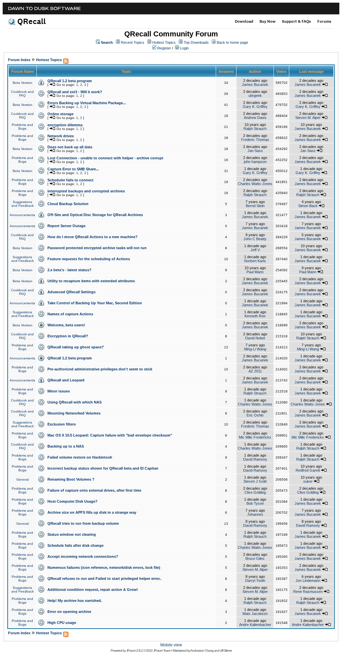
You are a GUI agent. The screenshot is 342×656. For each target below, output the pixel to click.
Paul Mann (255, 272)
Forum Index (19, 60)
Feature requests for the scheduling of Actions (88, 259)
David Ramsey (255, 459)
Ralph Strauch (255, 129)
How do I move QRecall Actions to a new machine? (92, 237)
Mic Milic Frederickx (255, 437)
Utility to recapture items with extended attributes (91, 281)
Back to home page (232, 42)
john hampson (255, 162)
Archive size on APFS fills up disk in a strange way (91, 512)
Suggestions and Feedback (22, 203)
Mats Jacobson (255, 614)
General (22, 479)
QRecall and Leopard (65, 380)
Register (164, 48)
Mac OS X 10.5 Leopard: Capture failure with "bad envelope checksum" (109, 435)
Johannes (255, 514)
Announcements (22, 215)
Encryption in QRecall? (67, 336)
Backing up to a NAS (65, 446)
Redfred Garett (308, 470)
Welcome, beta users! (66, 325)
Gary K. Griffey (255, 107)
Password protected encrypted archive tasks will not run (97, 248)
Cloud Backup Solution (68, 204)
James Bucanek (255, 85)
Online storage (60, 114)
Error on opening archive (69, 612)
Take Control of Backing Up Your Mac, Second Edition (94, 303)
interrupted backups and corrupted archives (86, 191)
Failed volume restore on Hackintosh (79, 457)
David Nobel (255, 338)
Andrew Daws (255, 118)
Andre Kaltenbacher (255, 625)
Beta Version (22, 83)
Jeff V (255, 250)
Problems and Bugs (22, 126)
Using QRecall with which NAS (74, 402)
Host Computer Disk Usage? (72, 501)
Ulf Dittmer (226, 650)
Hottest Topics (164, 42)
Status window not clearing (71, 534)
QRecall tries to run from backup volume (83, 523)
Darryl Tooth (255, 581)
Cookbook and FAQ (22, 93)
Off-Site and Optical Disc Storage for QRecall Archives (95, 215)
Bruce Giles (255, 558)
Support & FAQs (296, 21)
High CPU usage (61, 623)
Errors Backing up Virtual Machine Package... (86, 103)
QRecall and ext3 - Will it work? (74, 92)
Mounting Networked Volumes (74, 413)
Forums (324, 21)
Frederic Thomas (255, 140)
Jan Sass (255, 151)
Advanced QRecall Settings (71, 292)
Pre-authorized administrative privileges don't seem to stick (99, 369)
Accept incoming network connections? (82, 556)
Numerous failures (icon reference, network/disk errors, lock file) (103, 567)
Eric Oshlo (255, 415)
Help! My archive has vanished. (74, 601)
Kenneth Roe (255, 316)
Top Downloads (196, 42)
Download (244, 21)
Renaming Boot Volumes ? (71, 479)
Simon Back (308, 206)
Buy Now (268, 21)
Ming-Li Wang (255, 349)
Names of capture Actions (70, 314)
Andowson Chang (201, 650)
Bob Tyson (255, 503)
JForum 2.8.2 (134, 650)
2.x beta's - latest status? (69, 270)
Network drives (60, 136)
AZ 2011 (255, 371)
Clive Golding (255, 492)
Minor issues (58, 391)
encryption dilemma (64, 125)
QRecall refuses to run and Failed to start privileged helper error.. (104, 579)
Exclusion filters (61, 424)
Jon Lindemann (308, 581)
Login (184, 48)
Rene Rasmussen (308, 592)
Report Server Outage (66, 226)
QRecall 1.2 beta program (69, 81)
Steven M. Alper (308, 118)
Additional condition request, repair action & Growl (92, 590)
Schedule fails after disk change (75, 545)
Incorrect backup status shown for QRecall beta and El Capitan (102, 468)
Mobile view (171, 645)
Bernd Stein (255, 206)
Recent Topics (132, 42)
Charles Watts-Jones (255, 184)
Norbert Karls (255, 261)
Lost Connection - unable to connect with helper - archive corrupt (105, 158)
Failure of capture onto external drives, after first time (94, 490)
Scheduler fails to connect (70, 180)
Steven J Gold (255, 481)
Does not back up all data (69, 147)
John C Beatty (255, 239)
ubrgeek (255, 96)
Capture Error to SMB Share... (73, 169)
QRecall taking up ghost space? (75, 347)
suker (308, 481)
